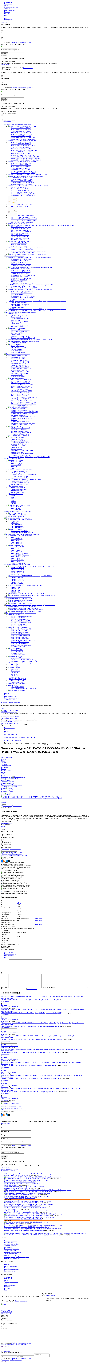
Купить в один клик (20, 1344)
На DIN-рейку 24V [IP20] (19, 280)
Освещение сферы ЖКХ (11, 1249)
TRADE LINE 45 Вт (17, 581)
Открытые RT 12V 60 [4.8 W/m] (21, 128)
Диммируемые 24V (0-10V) (19, 302)
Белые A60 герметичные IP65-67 (21, 190)
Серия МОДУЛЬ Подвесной (19, 553)
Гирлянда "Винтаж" (17, 653)
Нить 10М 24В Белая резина (19, 643)
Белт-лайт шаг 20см (17, 650)
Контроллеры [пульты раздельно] (21, 368)
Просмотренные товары (8, 1170)
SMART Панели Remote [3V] (20, 396)
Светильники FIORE (17, 492)
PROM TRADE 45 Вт (17, 571)
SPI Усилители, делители (19, 429)
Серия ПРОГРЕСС (17, 558)
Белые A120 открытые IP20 (19, 189)
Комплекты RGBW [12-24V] (20, 362)
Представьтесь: (5, 989)
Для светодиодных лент (18, 342)
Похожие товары (6, 790)
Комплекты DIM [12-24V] (19, 357)
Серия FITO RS (16, 510)
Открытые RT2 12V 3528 (19, 246)
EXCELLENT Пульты (18, 408)
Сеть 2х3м (14, 666)
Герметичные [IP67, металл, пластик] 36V (24, 288)
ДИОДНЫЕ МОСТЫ (17, 687)
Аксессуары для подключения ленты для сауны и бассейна (29, 251)
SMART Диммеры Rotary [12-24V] (21, 391)
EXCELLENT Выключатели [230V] (22, 418)
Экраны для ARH (16, 334)
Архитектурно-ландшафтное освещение (16, 1257)
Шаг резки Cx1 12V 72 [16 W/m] (21, 169)
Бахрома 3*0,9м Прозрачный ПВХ (21, 622)
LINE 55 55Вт (15, 592)
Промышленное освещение (12, 1252)
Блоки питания (8, 1242)
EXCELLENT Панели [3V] (19, 415)
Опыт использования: (7, 949)
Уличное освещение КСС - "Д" (20, 531)
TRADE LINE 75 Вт (17, 584)
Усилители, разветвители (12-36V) (21, 442)
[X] (9, 861)
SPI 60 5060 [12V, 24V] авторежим (21, 233)
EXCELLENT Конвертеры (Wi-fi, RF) (22, 413)
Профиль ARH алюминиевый (20, 330)
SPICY (13, 500)
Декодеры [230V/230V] (18, 439)
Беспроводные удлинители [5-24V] (22, 450)
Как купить (7, 13)
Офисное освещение (10, 1255)
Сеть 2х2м (14, 664)
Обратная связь (5, 1310)
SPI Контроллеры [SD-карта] (20, 431)
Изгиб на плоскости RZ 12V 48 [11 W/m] (23, 171)
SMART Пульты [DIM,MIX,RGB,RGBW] (23, 379)
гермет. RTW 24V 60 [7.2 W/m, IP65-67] (23, 155)
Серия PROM (15, 540)
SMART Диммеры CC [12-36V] (20, 383)
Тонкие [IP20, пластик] (18, 299)
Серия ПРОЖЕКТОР (17, 560)
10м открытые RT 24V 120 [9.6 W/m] (22, 182)
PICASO (14, 498)
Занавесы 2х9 (15, 677)
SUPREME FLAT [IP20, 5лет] (20, 273)
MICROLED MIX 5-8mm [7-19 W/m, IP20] (24, 219)
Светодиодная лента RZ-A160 (10, 718)
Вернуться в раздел (6, 777)
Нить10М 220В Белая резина (20, 632)
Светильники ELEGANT (19, 489)
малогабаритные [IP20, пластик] (21, 272)
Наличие (3, 791)
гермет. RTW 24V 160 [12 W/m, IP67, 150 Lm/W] (26, 160)
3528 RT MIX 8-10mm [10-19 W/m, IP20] (23, 220)
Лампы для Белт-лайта (18, 654)
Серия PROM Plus (16, 542)
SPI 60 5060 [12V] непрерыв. (20, 235)
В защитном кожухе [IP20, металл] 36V (23, 286)
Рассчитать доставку (21, 855)
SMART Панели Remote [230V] (20, 381)
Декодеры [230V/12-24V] (18, 444)
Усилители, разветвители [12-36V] (21, 434)
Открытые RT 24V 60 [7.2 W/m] (21, 144)
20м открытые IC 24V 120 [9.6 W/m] (22, 184)
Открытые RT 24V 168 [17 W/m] (21, 152)
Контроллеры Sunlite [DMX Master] (22, 453)
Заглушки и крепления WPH (20, 336)
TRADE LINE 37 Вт (17, 579)
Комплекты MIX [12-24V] (19, 359)
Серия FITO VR (16, 508)
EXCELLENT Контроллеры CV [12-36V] (23, 416)
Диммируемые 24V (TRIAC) (20, 304)
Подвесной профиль (17, 350)
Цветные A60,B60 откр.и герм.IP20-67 (23, 194)
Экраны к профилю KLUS (19, 315)
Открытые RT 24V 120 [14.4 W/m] (21, 149)
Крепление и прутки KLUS (19, 322)
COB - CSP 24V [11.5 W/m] (19, 206)
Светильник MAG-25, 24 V (19, 484)
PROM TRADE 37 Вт (17, 569)
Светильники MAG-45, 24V (19, 481)
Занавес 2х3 (15, 674)
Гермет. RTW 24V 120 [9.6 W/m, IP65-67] (23, 139)
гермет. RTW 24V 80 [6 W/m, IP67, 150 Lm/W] (25, 157)
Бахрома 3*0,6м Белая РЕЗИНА (21, 619)
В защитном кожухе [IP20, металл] (21, 259)
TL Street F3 (14, 523)
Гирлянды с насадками (18, 646)
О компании (8, 2)
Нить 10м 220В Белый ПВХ (19, 630)
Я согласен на (17, 42)
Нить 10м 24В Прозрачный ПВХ (21, 635)
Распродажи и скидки (11, 696)
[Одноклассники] (4, 861)
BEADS (13, 495)
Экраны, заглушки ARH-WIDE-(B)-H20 (23, 338)
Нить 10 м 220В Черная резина (20, 634)
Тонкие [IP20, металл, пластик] (20, 265)
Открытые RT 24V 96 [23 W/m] (20, 168)
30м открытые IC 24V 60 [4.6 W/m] (22, 181)
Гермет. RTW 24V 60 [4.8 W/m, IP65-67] (23, 137)
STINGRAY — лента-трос (9, 712)
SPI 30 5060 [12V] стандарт (19, 230)
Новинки (7, 693)
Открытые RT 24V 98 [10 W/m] (20, 147)
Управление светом (10, 1245)
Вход (5, 18)
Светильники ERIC (17, 490)
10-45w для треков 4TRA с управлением (23, 474)
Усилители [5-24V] (17, 375)
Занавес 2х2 (15, 672)
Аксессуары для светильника (20, 318)
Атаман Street (15, 521)
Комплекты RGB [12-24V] (19, 360)
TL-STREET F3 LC (17, 526)
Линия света (15, 323)
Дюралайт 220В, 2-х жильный (20, 658)
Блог (5, 15)
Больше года (8, 957)
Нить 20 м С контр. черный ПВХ (21, 645)
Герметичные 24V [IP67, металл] (21, 278)
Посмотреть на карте (21, 1301)
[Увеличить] (29, 796)
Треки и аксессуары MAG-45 (20, 482)
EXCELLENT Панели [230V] (20, 421)
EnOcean (14, 420)
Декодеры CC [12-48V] (18, 445)
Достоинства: (5, 973)
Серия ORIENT (16, 465)
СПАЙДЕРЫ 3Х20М (17, 680)
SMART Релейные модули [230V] (21, 386)
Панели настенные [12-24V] (19, 373)
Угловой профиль (16, 349)
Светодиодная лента (10, 1241)
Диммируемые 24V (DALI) (19, 307)
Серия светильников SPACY (9, 723)
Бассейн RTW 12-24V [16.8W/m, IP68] (22, 249)
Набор (3, 780)
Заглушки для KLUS (17, 320)
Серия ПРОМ (15, 561)
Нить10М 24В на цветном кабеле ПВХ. (23, 640)
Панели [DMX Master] (18, 437)
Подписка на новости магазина (10, 702)
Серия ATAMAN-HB (17, 537)
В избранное (4, 1008)
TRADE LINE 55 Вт (17, 582)
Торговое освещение (10, 1253)
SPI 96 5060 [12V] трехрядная (20, 238)
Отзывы (3, 788)
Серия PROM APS (16, 539)
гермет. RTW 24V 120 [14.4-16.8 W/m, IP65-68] (25, 158)
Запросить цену (17, 1360)
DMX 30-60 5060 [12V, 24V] (19, 228)
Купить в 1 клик (17, 852)
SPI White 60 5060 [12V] (18, 239)
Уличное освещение (10, 1250)
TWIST (13, 502)
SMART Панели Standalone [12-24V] (22, 387)
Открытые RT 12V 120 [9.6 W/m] (21, 131)
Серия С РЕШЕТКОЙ (18, 563)
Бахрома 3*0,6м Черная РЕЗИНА (21, 621)
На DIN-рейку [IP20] (17, 294)
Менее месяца (8, 952)
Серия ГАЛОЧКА (16, 552)
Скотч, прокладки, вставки (19, 325)
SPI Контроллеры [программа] (20, 428)
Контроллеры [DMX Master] (19, 441)
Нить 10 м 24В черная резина (20, 642)
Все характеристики (7, 823)
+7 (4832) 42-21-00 (6, 1312)
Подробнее (4, 1005)
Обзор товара (5, 778)
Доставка (7, 8)
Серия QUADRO (16, 463)
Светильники (8, 1247)
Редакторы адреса (16, 449)
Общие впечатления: (48, 987)
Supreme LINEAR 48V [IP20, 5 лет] (22, 291)
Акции (6, 5)
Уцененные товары (10, 699)
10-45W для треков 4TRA (19, 473)
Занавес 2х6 (15, 675)
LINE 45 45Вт (15, 590)
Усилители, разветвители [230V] (21, 455)
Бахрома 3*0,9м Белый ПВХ (20, 624)
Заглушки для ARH (17, 333)
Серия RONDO (16, 461)
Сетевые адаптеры (17, 281)
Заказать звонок (5, 23)
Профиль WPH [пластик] (19, 331)
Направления (8, 4)
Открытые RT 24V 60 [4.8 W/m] (21, 129)
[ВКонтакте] (2, 861)
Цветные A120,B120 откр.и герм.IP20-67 (23, 195)
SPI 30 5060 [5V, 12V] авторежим (21, 227)
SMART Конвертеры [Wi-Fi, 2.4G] (21, 405)
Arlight (3, 826)
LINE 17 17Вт (15, 587)
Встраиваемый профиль (18, 347)
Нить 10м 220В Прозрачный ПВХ (21, 629)
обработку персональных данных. (21, 42)
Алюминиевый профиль (11, 1244)
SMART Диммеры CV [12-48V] (20, 399)
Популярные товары (10, 695)
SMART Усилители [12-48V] (20, 394)
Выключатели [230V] (17, 452)
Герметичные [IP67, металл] (19, 260)
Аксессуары (4, 786)
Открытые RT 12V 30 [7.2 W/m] (21, 163)
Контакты (7, 12)
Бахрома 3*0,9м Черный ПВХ (20, 626)
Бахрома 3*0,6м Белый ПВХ (20, 617)
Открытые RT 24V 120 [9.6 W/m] (21, 132)
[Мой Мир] (7, 861)
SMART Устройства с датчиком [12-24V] (23, 404)
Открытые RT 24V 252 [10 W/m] (21, 153)
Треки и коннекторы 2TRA (19, 476)
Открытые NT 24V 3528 (18, 244)
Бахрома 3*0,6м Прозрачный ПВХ (21, 616)
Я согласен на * (17, 1343)
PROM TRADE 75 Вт (17, 574)
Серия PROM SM (16, 544)
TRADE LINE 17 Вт (17, 577)
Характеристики (6, 785)
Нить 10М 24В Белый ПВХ (19, 637)
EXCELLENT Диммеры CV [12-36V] (22, 410)
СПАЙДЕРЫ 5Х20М (17, 682)
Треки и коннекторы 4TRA (19, 478)
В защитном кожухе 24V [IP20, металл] (23, 275)
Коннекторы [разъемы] (18, 376)
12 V (2, 833)
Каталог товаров (6, 121)
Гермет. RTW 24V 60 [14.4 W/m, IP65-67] (23, 173)
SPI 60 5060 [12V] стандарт (19, 236)
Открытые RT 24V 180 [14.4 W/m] (21, 134)
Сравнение (14, 1006)
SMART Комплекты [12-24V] (20, 389)
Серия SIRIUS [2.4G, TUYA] (20, 367)
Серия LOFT (15, 466)
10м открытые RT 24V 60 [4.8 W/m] (22, 177)
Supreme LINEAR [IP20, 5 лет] (20, 270)
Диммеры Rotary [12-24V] (19, 365)
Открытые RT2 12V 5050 (19, 243)
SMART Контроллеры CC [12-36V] (22, 384)
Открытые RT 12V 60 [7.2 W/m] (21, 142)
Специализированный (18, 326)
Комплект (4, 781)
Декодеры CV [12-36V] (18, 447)
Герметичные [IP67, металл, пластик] (22, 297)
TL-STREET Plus (16, 524)
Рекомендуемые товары (11, 698)
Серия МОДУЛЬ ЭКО (18, 556)
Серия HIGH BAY (16, 548)
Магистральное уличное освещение (22, 532)
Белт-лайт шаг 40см (17, 651)
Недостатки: (4, 987)
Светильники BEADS (18, 487)
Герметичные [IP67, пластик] (20, 262)
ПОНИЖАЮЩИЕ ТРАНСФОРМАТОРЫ (24, 688)
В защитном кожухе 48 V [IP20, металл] (23, 296)
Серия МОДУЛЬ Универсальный (21, 555)
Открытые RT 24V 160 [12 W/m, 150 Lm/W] (24, 150)
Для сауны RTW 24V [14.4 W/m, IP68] (22, 252)
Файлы (3, 793)
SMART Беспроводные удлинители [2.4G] (24, 397)
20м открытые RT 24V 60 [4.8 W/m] (22, 179)
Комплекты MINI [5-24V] (19, 363)
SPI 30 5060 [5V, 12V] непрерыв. (21, 231)
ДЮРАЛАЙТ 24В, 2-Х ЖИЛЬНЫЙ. (22, 659)
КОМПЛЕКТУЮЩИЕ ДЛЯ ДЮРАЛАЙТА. (24, 661)
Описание (4, 783)
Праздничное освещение (11, 1258)
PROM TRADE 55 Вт (17, 572)
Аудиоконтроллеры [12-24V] (20, 371)
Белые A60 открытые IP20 (19, 187)
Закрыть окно (5, 64)
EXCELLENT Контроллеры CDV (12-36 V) (24, 412)
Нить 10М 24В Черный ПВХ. (20, 638)
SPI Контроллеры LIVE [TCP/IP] (21, 433)
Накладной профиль (17, 346)
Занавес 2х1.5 (15, 671)
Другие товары (38, 918)
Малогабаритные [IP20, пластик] (21, 264)
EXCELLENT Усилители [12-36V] (21, 424)
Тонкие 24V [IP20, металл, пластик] (22, 283)
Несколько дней (9, 955)
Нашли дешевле (17, 854)
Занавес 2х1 (15, 669)
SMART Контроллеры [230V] (20, 392)
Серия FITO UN (16, 507)
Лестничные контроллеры (19, 370)
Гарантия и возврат (10, 10)
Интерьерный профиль (18, 352)
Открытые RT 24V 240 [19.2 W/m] (21, 136)
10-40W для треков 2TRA (19, 471)
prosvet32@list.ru (50, 1295)
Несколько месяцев (10, 954)
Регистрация (8, 19)
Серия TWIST (15, 468)
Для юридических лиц (11, 7)
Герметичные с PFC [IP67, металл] (21, 293)
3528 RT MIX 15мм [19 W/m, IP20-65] (22, 222)
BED (12, 497)
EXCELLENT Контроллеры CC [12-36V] (23, 423)
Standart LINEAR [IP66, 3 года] (20, 268)
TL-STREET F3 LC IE (18, 527)
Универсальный (16, 317)
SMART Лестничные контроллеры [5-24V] (24, 402)
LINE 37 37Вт (15, 589)
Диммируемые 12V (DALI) (19, 305)
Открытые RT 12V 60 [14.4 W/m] (21, 165)
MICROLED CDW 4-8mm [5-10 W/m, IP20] (24, 217)
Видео (3, 794)
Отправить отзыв (32, 989)
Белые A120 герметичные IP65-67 (21, 192)
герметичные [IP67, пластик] (20, 276)
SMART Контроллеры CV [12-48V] (22, 400)
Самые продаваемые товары (9, 1169)
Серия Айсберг (16, 550)
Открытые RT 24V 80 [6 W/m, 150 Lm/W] (23, 145)
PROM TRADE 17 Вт (17, 568)
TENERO (14, 503)
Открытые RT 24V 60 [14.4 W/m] (21, 166)
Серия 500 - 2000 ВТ (17, 547)
